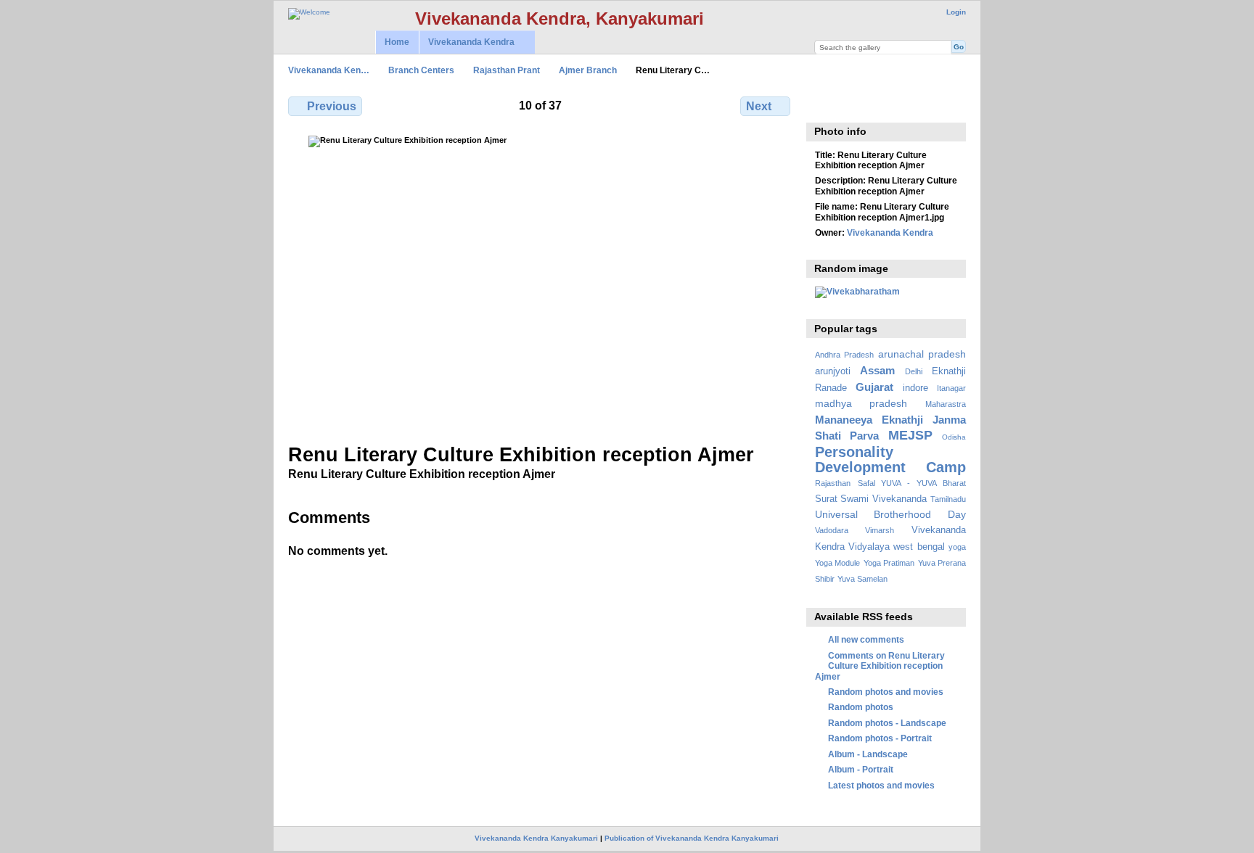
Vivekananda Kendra (467, 42)
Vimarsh (879, 530)
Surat (826, 499)
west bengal (918, 547)
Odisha (954, 437)
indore (915, 388)
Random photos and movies (885, 691)
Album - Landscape (868, 754)
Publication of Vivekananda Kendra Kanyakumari (692, 838)
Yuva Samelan (862, 578)
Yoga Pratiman (889, 563)
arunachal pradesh (922, 354)
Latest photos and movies (881, 785)
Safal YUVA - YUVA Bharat (912, 483)
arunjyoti (833, 371)
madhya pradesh (861, 403)
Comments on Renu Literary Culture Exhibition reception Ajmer (880, 666)
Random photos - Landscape (887, 723)
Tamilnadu (948, 499)
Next (758, 106)
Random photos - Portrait (880, 738)
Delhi (913, 371)
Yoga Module (837, 563)
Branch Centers (421, 70)
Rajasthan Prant (506, 70)
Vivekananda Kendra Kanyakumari (536, 838)
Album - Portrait (860, 769)
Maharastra (945, 404)
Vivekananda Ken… (328, 70)
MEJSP (910, 434)
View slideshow (853, 104)
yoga (957, 547)
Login (956, 12)
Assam (877, 370)
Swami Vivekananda (883, 499)
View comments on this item (822, 104)
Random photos (860, 707)
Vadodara (831, 530)
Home (397, 42)
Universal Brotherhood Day (890, 514)
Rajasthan (833, 483)
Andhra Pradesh (844, 354)
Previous (331, 106)
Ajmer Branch (588, 70)
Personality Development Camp (890, 459)
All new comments (866, 639)
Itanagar (951, 388)
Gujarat (874, 387)
